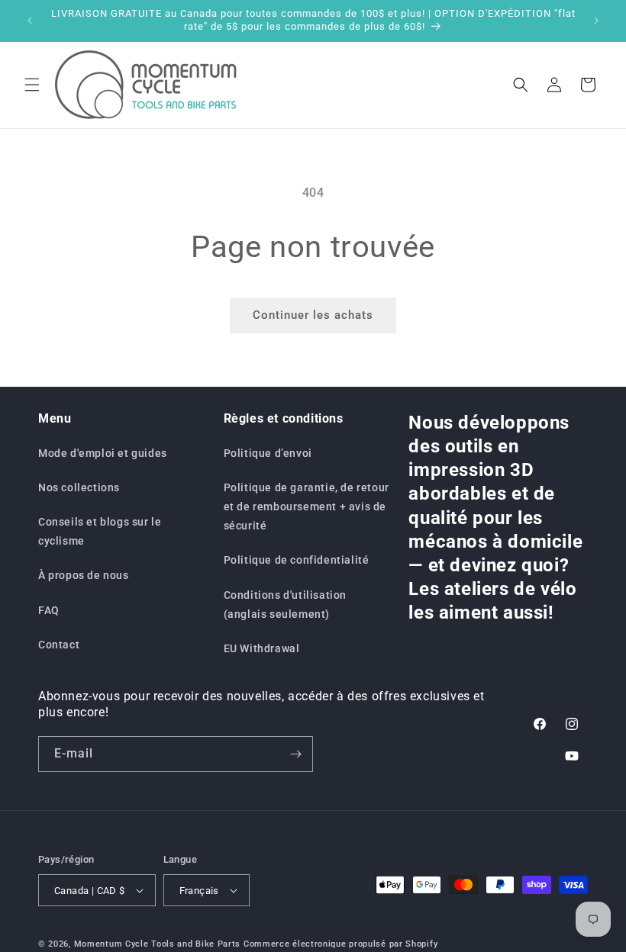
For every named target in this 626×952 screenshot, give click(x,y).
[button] (32, 84)
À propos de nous (83, 575)
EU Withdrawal (262, 648)
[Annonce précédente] (30, 20)
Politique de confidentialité (296, 560)
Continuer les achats (313, 315)
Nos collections (79, 487)
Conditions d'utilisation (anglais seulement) (285, 604)
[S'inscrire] (295, 754)
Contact (58, 644)
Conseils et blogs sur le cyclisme (99, 531)
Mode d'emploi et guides (102, 453)
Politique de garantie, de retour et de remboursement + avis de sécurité (306, 506)
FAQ (49, 610)
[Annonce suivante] (596, 20)
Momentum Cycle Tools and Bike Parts (157, 944)
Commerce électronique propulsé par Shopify (340, 944)
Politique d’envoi (268, 453)
